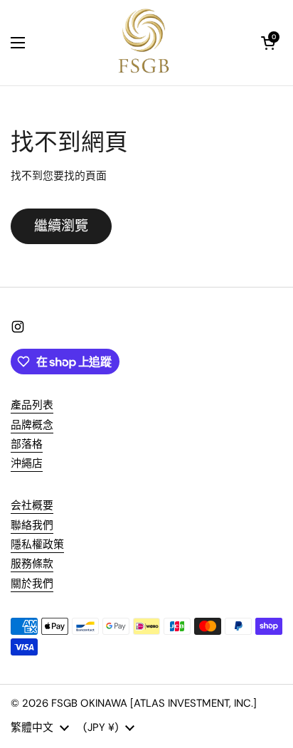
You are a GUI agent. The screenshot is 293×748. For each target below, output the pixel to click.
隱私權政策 (37, 544)
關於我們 (32, 583)
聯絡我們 (32, 525)
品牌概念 (32, 425)
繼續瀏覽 (61, 226)
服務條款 (32, 564)
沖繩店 (27, 463)
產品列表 (32, 405)
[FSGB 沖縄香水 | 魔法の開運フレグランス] (143, 42)
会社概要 (32, 505)
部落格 (27, 444)
